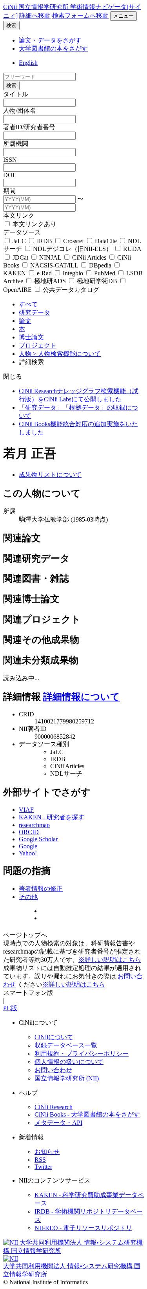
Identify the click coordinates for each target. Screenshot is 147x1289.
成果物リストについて (50, 474)
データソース (22, 232)
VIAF (26, 809)
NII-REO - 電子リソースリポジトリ (83, 1228)
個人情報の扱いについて (68, 1061)
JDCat (20, 257)
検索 (11, 25)
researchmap (34, 825)
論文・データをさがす (50, 40)
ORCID (29, 832)
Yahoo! (28, 853)
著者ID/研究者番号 (29, 127)
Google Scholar (38, 839)
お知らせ (47, 1151)
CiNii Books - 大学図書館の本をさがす (87, 1114)
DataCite (105, 241)
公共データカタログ (70, 289)
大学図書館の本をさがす (53, 48)
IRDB (44, 241)
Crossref (73, 241)
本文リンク (18, 215)
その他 (28, 897)
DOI (9, 175)
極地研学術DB (97, 281)
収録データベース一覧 (65, 1045)
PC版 (10, 1008)
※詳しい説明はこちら (109, 959)
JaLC (19, 241)
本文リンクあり (33, 224)
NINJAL (50, 257)
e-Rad (44, 273)
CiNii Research (53, 1107)
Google (28, 846)
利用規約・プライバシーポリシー (81, 1053)
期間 (9, 190)
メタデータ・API (58, 1122)
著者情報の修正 (41, 888)
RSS (40, 1159)
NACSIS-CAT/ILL (54, 265)
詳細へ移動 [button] (35, 15)
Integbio (73, 273)
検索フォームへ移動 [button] (80, 15)
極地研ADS (50, 281)
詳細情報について (81, 697)
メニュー (123, 16)
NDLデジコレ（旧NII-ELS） (72, 248)
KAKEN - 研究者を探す (51, 817)
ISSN (10, 159)
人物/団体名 (19, 110)
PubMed (105, 273)
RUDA (131, 248)
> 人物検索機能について (67, 353)
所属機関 (15, 143)
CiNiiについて (53, 1037)
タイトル (15, 94)
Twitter (43, 1166)
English (28, 62)
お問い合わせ (53, 1070)
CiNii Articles (89, 257)
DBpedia (100, 265)
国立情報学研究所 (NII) (66, 1078)
